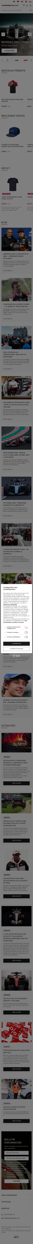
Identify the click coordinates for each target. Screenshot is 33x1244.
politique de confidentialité (10, 604)
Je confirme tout (16, 643)
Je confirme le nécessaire (16, 648)
